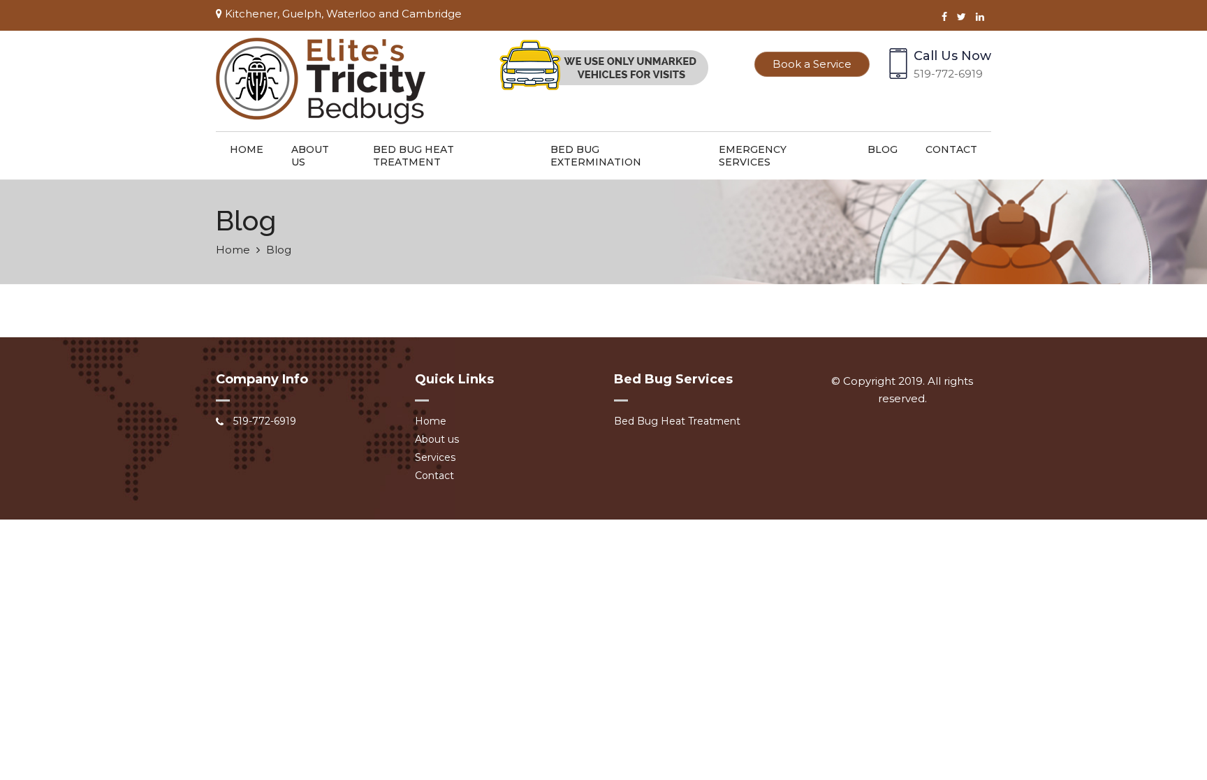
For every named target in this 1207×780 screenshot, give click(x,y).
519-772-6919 (948, 73)
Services (435, 457)
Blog (883, 149)
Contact (951, 149)
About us (310, 155)
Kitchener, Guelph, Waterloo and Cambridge (342, 13)
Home (246, 149)
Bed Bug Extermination (595, 155)
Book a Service (812, 64)
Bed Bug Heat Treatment (413, 155)
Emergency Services (753, 155)
